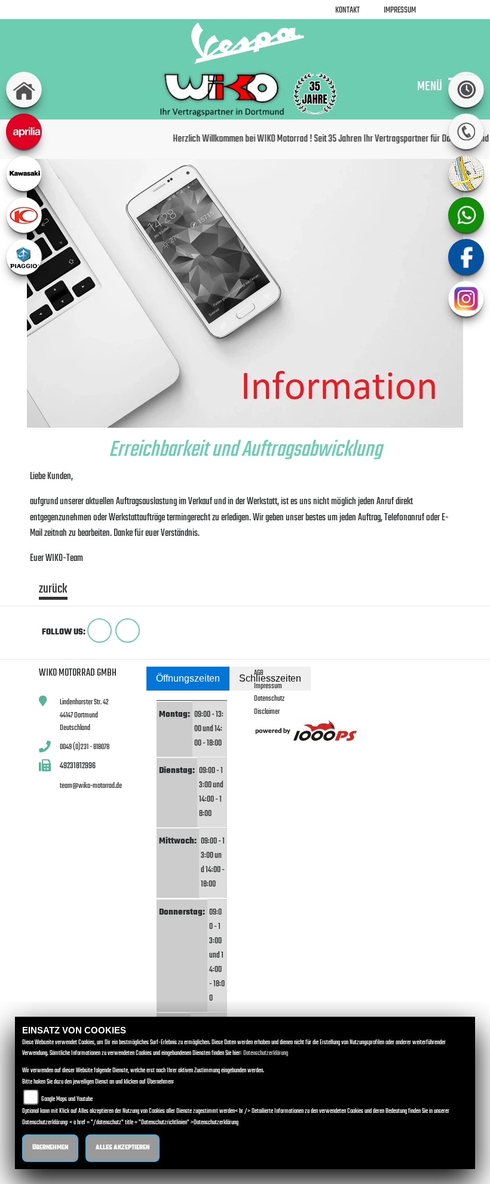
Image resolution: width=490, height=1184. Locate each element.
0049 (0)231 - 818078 (84, 747)
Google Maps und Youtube (67, 1099)
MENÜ (429, 86)
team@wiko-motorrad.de (91, 786)
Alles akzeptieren (122, 1148)
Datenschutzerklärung (265, 1053)
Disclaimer (267, 712)
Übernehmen (50, 1148)
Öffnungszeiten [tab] (188, 678)
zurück (53, 590)
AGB (259, 673)
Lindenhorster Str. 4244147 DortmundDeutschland (84, 715)
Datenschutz (269, 698)
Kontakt (347, 10)
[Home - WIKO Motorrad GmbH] (245, 43)
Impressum (400, 10)
